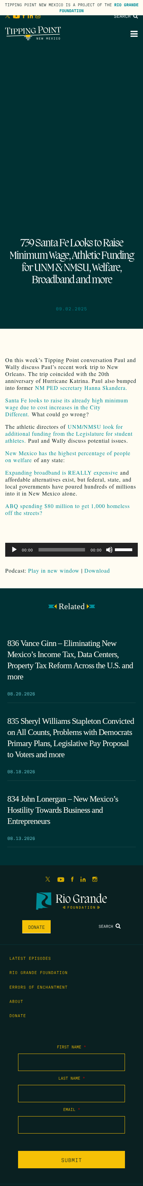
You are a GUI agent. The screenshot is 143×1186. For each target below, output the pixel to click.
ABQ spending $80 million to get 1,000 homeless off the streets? (67, 509)
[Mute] (109, 549)
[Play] (14, 549)
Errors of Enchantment (38, 987)
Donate (36, 927)
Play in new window (53, 570)
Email (71, 1109)
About (16, 1001)
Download (97, 570)
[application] (71, 550)
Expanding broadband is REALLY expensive (61, 472)
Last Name (71, 1078)
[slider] (124, 549)
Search (123, 16)
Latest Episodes (30, 958)
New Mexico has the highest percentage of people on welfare (68, 456)
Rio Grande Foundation (38, 972)
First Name (71, 1046)
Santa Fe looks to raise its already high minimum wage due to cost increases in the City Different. (66, 407)
